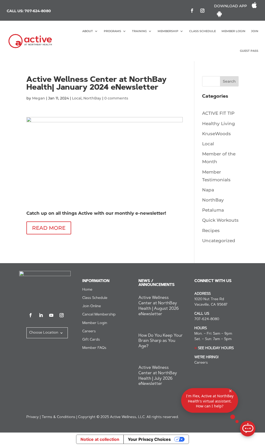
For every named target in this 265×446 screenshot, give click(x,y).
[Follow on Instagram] (202, 10)
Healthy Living (218, 123)
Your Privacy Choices (149, 439)
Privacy (32, 417)
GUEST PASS (249, 51)
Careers (89, 331)
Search (229, 81)
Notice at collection (99, 439)
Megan (38, 98)
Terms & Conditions (58, 417)
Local (77, 98)
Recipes (211, 230)
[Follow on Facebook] (192, 10)
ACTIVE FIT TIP (218, 113)
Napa (208, 189)
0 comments (116, 98)
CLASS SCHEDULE (202, 31)
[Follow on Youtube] (51, 315)
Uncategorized (218, 240)
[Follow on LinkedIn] (41, 315)
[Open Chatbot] (247, 428)
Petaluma (213, 210)
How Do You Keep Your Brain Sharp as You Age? (160, 341)
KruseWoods (216, 133)
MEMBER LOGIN (233, 31)
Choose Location (43, 333)
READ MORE (48, 228)
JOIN (254, 31)
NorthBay (92, 98)
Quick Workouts (220, 220)
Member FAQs (94, 348)
